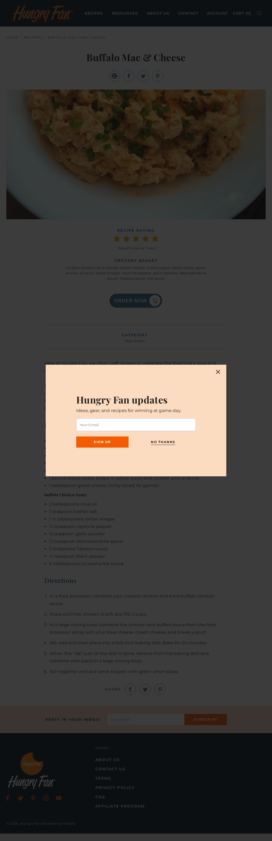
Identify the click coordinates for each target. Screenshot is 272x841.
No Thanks (163, 442)
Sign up (102, 442)
